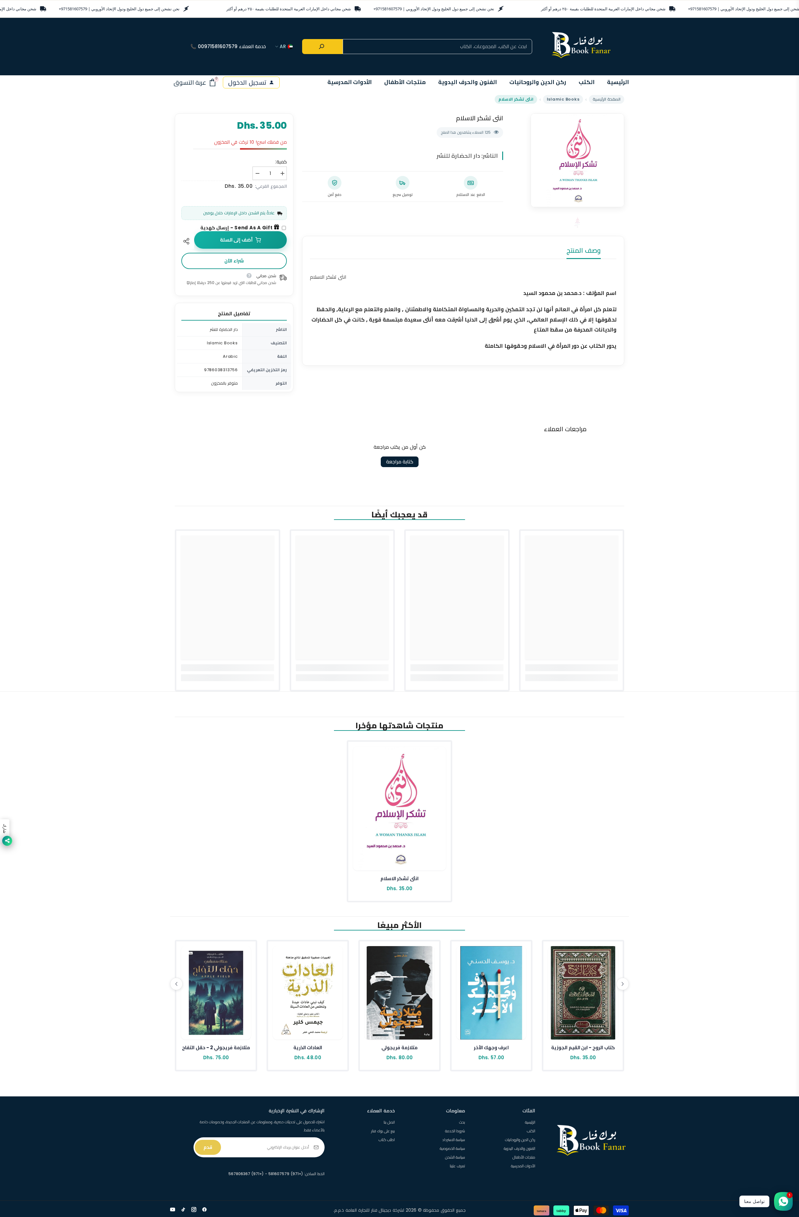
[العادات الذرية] (308, 993)
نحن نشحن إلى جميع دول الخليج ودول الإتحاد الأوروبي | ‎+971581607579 (119, 9)
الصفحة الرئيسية (606, 99)
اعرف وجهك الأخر (491, 1047)
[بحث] (322, 46)
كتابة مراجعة (399, 461)
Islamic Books (563, 99)
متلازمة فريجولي (399, 1047)
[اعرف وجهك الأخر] (491, 993)
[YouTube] (172, 1209)
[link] (571, 667)
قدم (207, 1147)
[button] (176, 984)
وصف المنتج (583, 250)
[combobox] (437, 46)
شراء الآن (234, 260)
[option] (577, 160)
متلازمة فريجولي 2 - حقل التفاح (216, 1047)
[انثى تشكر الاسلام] (399, 808)
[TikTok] (183, 1209)
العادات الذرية (307, 1047)
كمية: (281, 161)
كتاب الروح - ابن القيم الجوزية (583, 1047)
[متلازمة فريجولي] (399, 993)
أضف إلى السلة (236, 240)
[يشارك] (187, 241)
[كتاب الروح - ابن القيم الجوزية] (583, 993)
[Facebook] (204, 1209)
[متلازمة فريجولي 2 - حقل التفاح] (216, 993)
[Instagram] (193, 1209)
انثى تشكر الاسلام (399, 878)
